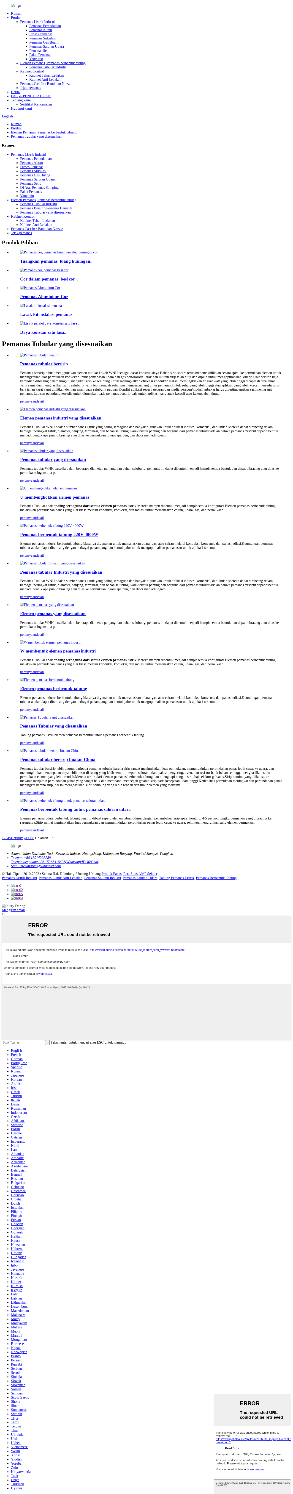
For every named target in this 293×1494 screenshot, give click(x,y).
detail (40, 401)
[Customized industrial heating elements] (53, 409)
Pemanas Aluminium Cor (44, 296)
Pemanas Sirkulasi (42, 38)
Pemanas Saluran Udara (46, 46)
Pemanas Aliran (40, 30)
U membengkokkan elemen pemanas (54, 497)
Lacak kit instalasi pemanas (46, 314)
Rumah (16, 13)
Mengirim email (13, 910)
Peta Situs (130, 874)
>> (32, 838)
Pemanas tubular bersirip (44, 363)
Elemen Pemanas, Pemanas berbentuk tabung (53, 63)
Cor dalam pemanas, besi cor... (49, 279)
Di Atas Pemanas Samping (39, 187)
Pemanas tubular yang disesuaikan (53, 459)
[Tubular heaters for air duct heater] (63, 801)
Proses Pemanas (40, 34)
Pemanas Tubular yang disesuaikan (36, 136)
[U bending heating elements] (48, 488)
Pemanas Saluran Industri (102, 878)
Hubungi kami (21, 108)
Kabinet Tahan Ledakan (46, 75)
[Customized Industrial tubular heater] (52, 563)
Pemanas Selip (39, 51)
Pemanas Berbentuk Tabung (216, 878)
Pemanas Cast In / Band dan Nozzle (46, 84)
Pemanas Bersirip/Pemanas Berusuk (46, 208)
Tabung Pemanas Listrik (176, 878)
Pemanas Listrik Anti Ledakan (60, 878)
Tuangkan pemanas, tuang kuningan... (57, 261)
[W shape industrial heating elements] (50, 642)
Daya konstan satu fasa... (44, 332)
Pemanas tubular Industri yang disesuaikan (61, 572)
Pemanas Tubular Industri (47, 67)
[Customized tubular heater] (46, 451)
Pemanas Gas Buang (44, 42)
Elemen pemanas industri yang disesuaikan (60, 418)
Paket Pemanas (40, 55)
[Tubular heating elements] (47, 680)
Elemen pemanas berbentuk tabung (53, 688)
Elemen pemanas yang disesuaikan (53, 613)
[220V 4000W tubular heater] (52, 526)
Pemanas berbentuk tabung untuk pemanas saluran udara (75, 809)
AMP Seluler (147, 874)
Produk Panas (112, 874)
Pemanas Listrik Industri (37, 22)
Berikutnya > (20, 838)
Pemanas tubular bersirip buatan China (57, 759)
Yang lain (36, 59)
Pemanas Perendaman (45, 26)
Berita (15, 92)
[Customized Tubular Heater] (47, 717)
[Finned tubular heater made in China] (49, 751)
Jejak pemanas (30, 88)
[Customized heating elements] (47, 605)
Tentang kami (21, 100)
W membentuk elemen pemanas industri (58, 651)
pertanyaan (28, 401)
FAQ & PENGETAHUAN (31, 96)
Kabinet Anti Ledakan (45, 79)
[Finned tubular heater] (39, 355)
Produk (16, 17)
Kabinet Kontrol (32, 71)
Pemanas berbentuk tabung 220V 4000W (59, 534)
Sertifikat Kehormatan (36, 104)
